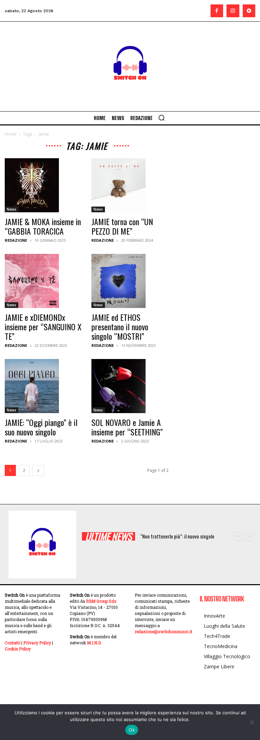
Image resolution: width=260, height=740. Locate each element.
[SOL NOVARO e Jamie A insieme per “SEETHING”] (130, 386)
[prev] (238, 536)
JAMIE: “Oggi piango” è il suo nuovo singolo (41, 427)
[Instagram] (232, 10)
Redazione (16, 240)
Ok (132, 730)
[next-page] (38, 470)
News (11, 209)
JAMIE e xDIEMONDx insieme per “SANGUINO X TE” (43, 326)
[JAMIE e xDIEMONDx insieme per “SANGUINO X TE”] (43, 281)
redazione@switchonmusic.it (163, 631)
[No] (251, 722)
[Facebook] (217, 10)
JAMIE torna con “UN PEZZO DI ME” (122, 226)
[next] (249, 536)
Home (11, 134)
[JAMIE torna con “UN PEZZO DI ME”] (130, 185)
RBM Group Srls (101, 601)
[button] (161, 117)
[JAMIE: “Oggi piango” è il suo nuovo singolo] (43, 386)
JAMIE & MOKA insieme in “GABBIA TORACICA (43, 226)
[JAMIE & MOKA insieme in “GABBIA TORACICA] (43, 185)
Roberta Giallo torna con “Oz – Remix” (183, 536)
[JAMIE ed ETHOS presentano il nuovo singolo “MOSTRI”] (130, 281)
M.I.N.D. (94, 642)
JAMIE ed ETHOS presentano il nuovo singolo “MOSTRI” (119, 326)
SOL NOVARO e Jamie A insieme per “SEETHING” (127, 427)
